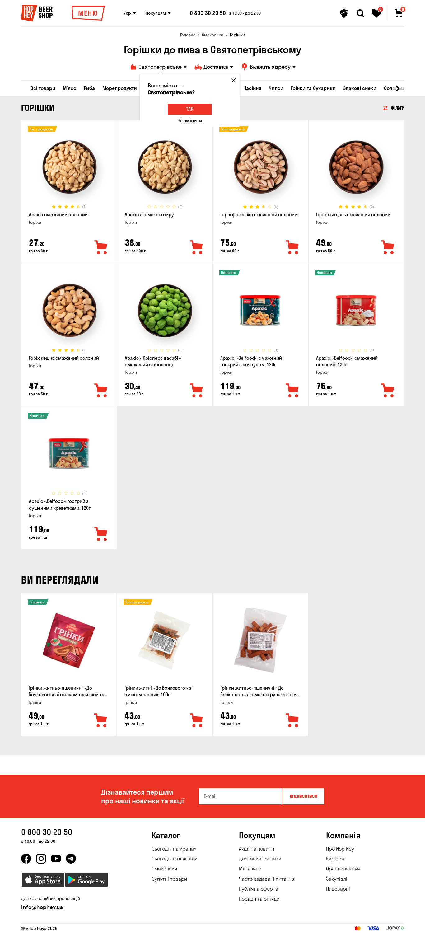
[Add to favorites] (101, 248)
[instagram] (41, 859)
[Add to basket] (101, 721)
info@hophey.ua (42, 907)
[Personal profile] (344, 13)
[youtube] (56, 859)
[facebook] (26, 859)
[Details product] (69, 167)
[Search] (360, 13)
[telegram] (71, 859)
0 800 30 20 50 (208, 13)
